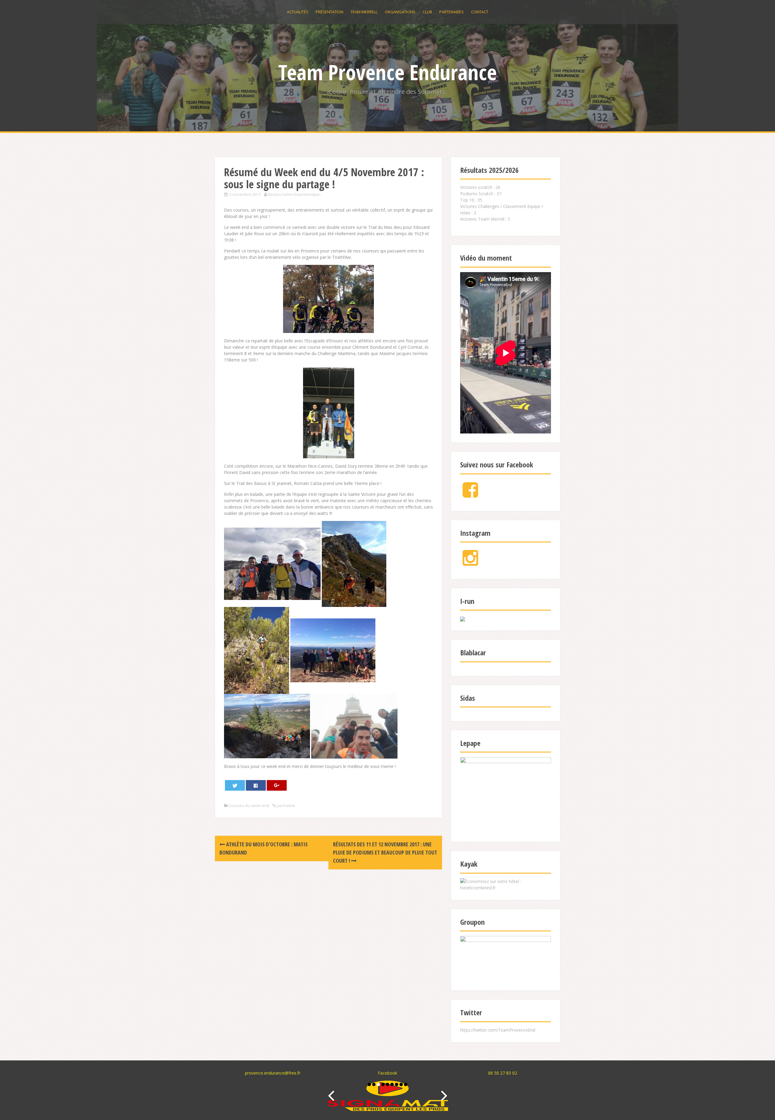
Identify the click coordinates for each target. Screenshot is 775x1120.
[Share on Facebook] (256, 785)
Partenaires (451, 12)
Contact (479, 12)
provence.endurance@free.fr (272, 1073)
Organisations (400, 12)
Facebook (387, 1073)
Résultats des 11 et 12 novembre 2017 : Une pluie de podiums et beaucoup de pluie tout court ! (385, 852)
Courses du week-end (249, 805)
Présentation (329, 12)
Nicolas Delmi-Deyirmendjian (294, 194)
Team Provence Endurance (387, 72)
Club (427, 12)
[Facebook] (470, 495)
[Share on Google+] (277, 785)
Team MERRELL (364, 12)
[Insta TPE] (470, 563)
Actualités (297, 12)
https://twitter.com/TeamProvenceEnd (497, 1030)
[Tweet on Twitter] (235, 785)
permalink (285, 805)
